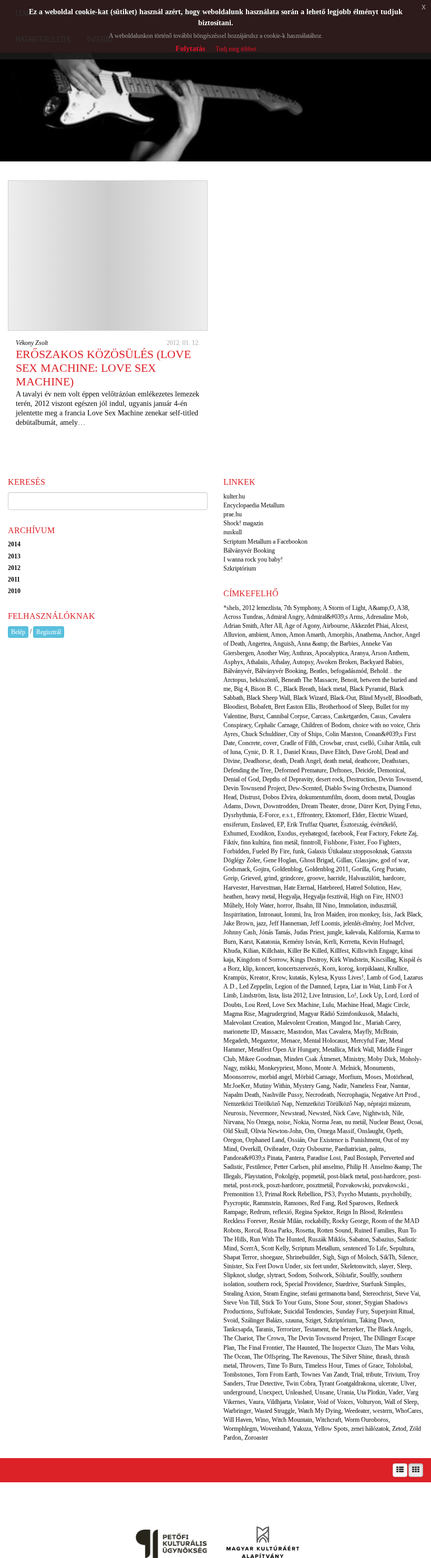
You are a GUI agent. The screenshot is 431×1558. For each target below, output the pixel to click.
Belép (18, 632)
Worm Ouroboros (366, 1419)
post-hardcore (388, 1176)
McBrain (386, 1031)
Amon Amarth (307, 634)
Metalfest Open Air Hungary (283, 1049)
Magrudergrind (277, 1013)
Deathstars (395, 761)
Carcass (321, 716)
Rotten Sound (334, 1230)
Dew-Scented (305, 788)
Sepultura (401, 1248)
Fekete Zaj (403, 833)
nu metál (355, 1122)
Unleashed (298, 1392)
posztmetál (319, 1185)
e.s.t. (288, 815)
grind (270, 878)
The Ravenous (310, 1356)
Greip (230, 878)
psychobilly (396, 1194)
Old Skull (235, 1131)
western (382, 1410)
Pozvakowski (353, 1185)
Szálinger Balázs (261, 1320)
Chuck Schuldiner (263, 734)
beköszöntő (264, 680)
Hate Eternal (299, 887)
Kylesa (318, 977)
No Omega (260, 1122)
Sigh (328, 1257)
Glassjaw (366, 860)
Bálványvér (237, 671)
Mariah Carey (382, 1022)
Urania (345, 1392)
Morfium (350, 1077)
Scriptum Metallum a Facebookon (265, 541)
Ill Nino (325, 905)
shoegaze (271, 1257)
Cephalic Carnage (276, 725)
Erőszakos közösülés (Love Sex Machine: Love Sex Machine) (103, 368)
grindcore (292, 878)
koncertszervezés (298, 968)
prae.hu (232, 514)
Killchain (273, 950)
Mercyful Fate (368, 1040)
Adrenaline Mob (386, 616)
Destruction (360, 779)
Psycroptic (236, 1203)
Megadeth (235, 1040)
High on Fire (367, 896)
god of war (394, 860)
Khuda (231, 950)
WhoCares (408, 1410)
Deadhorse (256, 761)
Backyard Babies (381, 662)
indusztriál (383, 905)
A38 (402, 608)
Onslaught (370, 1131)
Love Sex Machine (295, 1005)
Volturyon (368, 1402)
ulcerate (387, 1383)
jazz (261, 923)
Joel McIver (398, 923)
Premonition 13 (242, 1194)
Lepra (341, 986)
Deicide (364, 770)
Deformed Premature (300, 770)
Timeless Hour (323, 1365)
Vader (395, 1392)
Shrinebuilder (303, 1257)
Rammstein (267, 1203)
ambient (258, 634)
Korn (328, 968)
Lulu (328, 1005)
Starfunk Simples (382, 1284)
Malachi (387, 1013)
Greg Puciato (388, 869)
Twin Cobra (300, 1383)
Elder (358, 815)
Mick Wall (361, 1049)
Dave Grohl (367, 752)
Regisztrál (48, 632)
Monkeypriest (276, 1068)
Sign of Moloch (357, 1257)
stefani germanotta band (330, 1293)
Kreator (259, 977)
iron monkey (363, 914)
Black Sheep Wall (268, 697)
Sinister (232, 1266)
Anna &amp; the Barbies (327, 643)
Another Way (272, 653)
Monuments (379, 1068)
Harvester (235, 887)
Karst (246, 941)
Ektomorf (337, 815)
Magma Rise (239, 1013)
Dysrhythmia (239, 815)
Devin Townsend (399, 779)
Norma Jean (327, 1122)
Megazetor (264, 1040)
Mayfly (363, 1031)
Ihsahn (304, 905)
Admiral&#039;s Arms (334, 616)
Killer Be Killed (307, 950)
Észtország (354, 824)
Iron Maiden (329, 914)
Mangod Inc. (347, 1022)
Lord (391, 995)
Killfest (339, 950)
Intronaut (270, 914)
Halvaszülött (363, 878)
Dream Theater (319, 806)
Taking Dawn (376, 1320)
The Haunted (302, 1347)
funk (298, 851)
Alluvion (234, 634)
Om (309, 1131)
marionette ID (240, 1031)
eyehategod (313, 833)
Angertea (259, 643)
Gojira (261, 869)
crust (351, 743)
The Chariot (238, 1338)
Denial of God (241, 779)
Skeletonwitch (358, 1266)
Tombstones (238, 1374)
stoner (353, 1302)
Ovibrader (276, 1149)
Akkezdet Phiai (369, 625)
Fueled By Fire (271, 851)
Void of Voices (335, 1402)
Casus (378, 716)
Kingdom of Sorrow (262, 959)
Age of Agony (302, 625)
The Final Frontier (260, 1347)
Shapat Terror (240, 1257)
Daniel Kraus (300, 752)
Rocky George (350, 1221)
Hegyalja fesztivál (325, 896)
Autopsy (302, 662)
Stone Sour (329, 1302)
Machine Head (355, 1005)
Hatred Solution (365, 887)
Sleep (404, 1266)
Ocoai (414, 1122)
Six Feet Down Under (273, 1266)
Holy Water (259, 905)
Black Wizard (310, 697)
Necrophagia (352, 1094)
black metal (332, 689)
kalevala (355, 932)
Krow (279, 977)
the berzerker (348, 1329)
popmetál (313, 1176)
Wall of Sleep (400, 1402)
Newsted (319, 1113)
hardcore (393, 878)
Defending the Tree (247, 770)
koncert (264, 968)
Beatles (318, 671)
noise (283, 1122)
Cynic (251, 752)
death (279, 761)
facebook (342, 833)
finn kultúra (255, 842)
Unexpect (270, 1392)
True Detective (265, 1383)
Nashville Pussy (282, 1094)
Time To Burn (284, 1365)
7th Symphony (302, 608)
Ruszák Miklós (327, 1239)
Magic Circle (392, 1005)
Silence (407, 1257)
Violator (304, 1402)
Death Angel (305, 761)
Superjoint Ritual (392, 1311)
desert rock (329, 779)
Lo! (351, 995)
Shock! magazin (243, 523)
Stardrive (346, 1284)
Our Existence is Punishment (344, 1140)
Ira (307, 914)
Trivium (395, 1374)
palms (377, 1149)
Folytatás (190, 49)
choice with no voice (378, 725)
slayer (386, 1266)
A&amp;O (381, 608)
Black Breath (299, 689)
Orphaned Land (264, 1140)
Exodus (287, 833)
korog (345, 968)
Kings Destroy (308, 959)
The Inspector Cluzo (346, 1347)
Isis (386, 914)
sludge (256, 1275)
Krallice (397, 968)
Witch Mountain (292, 1419)
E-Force (269, 815)
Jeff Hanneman (288, 923)
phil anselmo (327, 1166)
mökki (247, 1068)
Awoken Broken (336, 662)
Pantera (294, 1158)
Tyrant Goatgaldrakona (347, 1383)
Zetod (399, 1428)
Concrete (249, 743)
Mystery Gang (311, 1085)
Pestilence (258, 1166)
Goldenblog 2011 (326, 869)
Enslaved (262, 824)
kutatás (297, 977)
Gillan (344, 860)
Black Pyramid (368, 689)
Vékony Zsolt (32, 343)
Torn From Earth (277, 1374)
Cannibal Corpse (287, 716)
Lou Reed (257, 1005)
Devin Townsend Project (254, 788)
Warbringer (237, 1410)
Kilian (251, 950)
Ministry (353, 1059)
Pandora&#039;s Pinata (252, 1158)
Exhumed (235, 833)
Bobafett (260, 706)
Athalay (280, 662)
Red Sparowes (355, 1203)
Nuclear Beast (386, 1122)
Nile (397, 1113)
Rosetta (304, 1230)
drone (348, 806)
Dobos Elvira (279, 797)
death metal (338, 761)
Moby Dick (381, 1059)
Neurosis (234, 1113)
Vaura (256, 1402)
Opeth (394, 1131)
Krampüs (235, 977)
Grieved (251, 878)
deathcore (366, 761)
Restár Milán (286, 1221)
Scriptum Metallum (316, 1248)
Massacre (272, 1031)
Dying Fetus (404, 806)
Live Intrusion (326, 995)
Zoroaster (256, 1437)
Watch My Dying (319, 1410)
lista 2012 (294, 995)
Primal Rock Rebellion (293, 1194)
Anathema (368, 634)
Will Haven (237, 1419)
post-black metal (347, 1176)
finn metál (285, 842)
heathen (232, 896)
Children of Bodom (325, 725)
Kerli (330, 941)
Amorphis (340, 634)
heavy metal (260, 896)
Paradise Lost (324, 1158)
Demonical (390, 770)
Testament (316, 1329)
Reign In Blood (355, 1212)
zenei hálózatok (370, 1428)
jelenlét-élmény (361, 923)
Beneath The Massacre (309, 680)
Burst (256, 716)
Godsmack (236, 869)
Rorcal (252, 1230)
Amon (278, 634)
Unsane (324, 1392)
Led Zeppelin (255, 986)
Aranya (359, 653)
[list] (400, 1470)
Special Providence (308, 1284)
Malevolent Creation (302, 1022)
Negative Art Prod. (395, 1094)
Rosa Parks (278, 1230)
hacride (336, 878)
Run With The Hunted (277, 1239)
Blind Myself (375, 697)
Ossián (296, 1140)
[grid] (415, 1470)
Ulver (408, 1383)
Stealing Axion (241, 1293)
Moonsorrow (239, 1077)
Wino (262, 1419)
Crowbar (331, 743)
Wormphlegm (240, 1428)
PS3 (329, 1194)
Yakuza (302, 1428)
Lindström (252, 995)
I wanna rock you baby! (253, 559)
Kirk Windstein (349, 959)
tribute (374, 1374)
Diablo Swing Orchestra (355, 788)
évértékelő (383, 824)
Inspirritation (239, 914)
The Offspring (271, 1356)
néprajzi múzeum (388, 1103)
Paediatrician (350, 1149)
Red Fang (322, 1203)
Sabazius (383, 1239)
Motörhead (398, 1077)
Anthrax (302, 653)
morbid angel (275, 1077)
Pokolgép (287, 1176)
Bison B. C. (265, 689)
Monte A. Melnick (338, 1068)
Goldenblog (287, 869)
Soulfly (368, 1275)
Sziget (313, 1320)
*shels (231, 608)
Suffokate (268, 1311)
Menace (290, 1040)
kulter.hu (234, 496)
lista (274, 995)
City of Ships (305, 734)
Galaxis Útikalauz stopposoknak (347, 851)
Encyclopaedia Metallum (253, 505)
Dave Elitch (334, 752)
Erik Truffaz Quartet (312, 824)
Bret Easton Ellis (295, 706)
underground (239, 1392)
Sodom (297, 1275)
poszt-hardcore (284, 1185)
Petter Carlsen (291, 1166)
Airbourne (335, 625)
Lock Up (371, 995)
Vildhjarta (278, 1402)
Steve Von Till (241, 1302)
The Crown (270, 1338)
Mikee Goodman (260, 1059)
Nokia (301, 1122)
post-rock (251, 1185)
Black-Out (343, 697)
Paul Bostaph (360, 1158)
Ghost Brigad (316, 860)
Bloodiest (235, 706)
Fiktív (230, 842)
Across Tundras (243, 616)
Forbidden (236, 851)
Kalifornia (381, 932)
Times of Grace (364, 1365)
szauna (293, 1320)
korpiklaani (370, 968)
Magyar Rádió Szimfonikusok (336, 1013)
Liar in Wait (365, 986)
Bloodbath (408, 697)
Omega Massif (335, 1131)
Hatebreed (330, 887)
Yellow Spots (331, 1428)
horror (285, 905)
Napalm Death (241, 1094)
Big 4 (241, 689)
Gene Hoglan (279, 860)
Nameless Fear (368, 1085)
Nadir (340, 1085)
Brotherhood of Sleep (346, 706)
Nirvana (233, 1122)
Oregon (232, 1140)
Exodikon (262, 833)
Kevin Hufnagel (383, 941)
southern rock (265, 1284)
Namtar (399, 1085)
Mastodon (300, 1031)
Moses (373, 1077)
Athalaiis (257, 662)
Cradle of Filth (298, 743)
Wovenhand (275, 1428)
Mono (304, 1068)
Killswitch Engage (374, 950)
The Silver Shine (352, 1356)
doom (352, 797)
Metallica (333, 1049)
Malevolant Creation (248, 1022)
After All (271, 625)
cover (270, 743)
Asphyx (233, 662)
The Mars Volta (394, 1347)
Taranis (264, 1329)
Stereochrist (377, 1293)
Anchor (392, 634)
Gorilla (360, 869)
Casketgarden (350, 716)
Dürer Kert (372, 806)
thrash (383, 1356)
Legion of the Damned (303, 986)
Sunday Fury (352, 1311)
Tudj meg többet (236, 49)
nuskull (232, 532)
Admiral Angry (284, 616)
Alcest (399, 625)
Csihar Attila (392, 743)
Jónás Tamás (275, 932)
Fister (357, 842)
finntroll (311, 842)
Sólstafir (345, 1275)
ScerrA (249, 1248)
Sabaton (359, 1239)
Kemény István (302, 941)
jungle (334, 932)
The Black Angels (389, 1329)
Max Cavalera (333, 1031)
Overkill (250, 1149)
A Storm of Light (344, 608)
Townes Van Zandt (324, 1374)
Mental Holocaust (325, 1040)
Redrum (260, 1212)
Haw (394, 887)
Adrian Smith (240, 625)
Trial (357, 1374)
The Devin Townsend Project (324, 1338)
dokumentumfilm (320, 797)
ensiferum (235, 824)
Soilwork (320, 1275)
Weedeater (357, 1410)
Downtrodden (280, 806)
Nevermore (263, 1113)
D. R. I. (271, 752)
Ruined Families (374, 1230)
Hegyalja (289, 896)
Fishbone (335, 842)
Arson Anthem (389, 653)
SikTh (387, 1257)
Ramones (295, 1203)
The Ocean (236, 1356)
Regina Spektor (314, 1212)
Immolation (352, 905)
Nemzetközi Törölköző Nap (257, 1103)
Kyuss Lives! (347, 977)
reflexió (282, 1212)
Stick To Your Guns (287, 1302)
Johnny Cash (239, 932)
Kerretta (350, 941)
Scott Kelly (275, 1248)
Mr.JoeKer (236, 1085)
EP (280, 824)
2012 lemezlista (261, 608)
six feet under (320, 1266)
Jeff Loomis (325, 923)
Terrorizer (288, 1329)
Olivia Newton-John (276, 1131)
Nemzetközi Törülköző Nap (329, 1103)
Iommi (292, 914)
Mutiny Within (271, 1085)
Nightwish (376, 1113)
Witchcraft (328, 1419)
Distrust (250, 797)
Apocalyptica (331, 653)
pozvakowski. (390, 1185)
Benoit (349, 680)
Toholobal (398, 1365)
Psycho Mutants (358, 1194)
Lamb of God (384, 977)
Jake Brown (238, 923)
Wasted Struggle (274, 1410)
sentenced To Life (364, 1248)
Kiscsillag (383, 959)
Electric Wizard (387, 815)
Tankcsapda (237, 1329)
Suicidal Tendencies (308, 1311)
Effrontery (309, 815)
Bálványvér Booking (249, 550)
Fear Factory (371, 833)
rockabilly (317, 1221)
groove (315, 878)
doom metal (376, 797)
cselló (367, 743)
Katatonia (268, 941)
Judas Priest (309, 932)
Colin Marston (343, 734)
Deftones (341, 770)
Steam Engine (280, 1293)
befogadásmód (349, 671)
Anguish (283, 643)
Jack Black (407, 914)
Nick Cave (346, 1113)
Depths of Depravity (287, 779)
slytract (276, 1275)
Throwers (252, 1365)
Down (252, 806)
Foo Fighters (383, 842)
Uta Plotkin (371, 1392)
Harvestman (266, 887)
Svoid (230, 1320)
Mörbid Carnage (315, 1077)
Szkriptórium (239, 568)
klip (247, 968)
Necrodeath (319, 1094)
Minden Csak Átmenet (312, 1059)
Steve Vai (407, 1293)
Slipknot (233, 1275)
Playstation (258, 1176)
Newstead (292, 1113)
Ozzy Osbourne (312, 1149)
